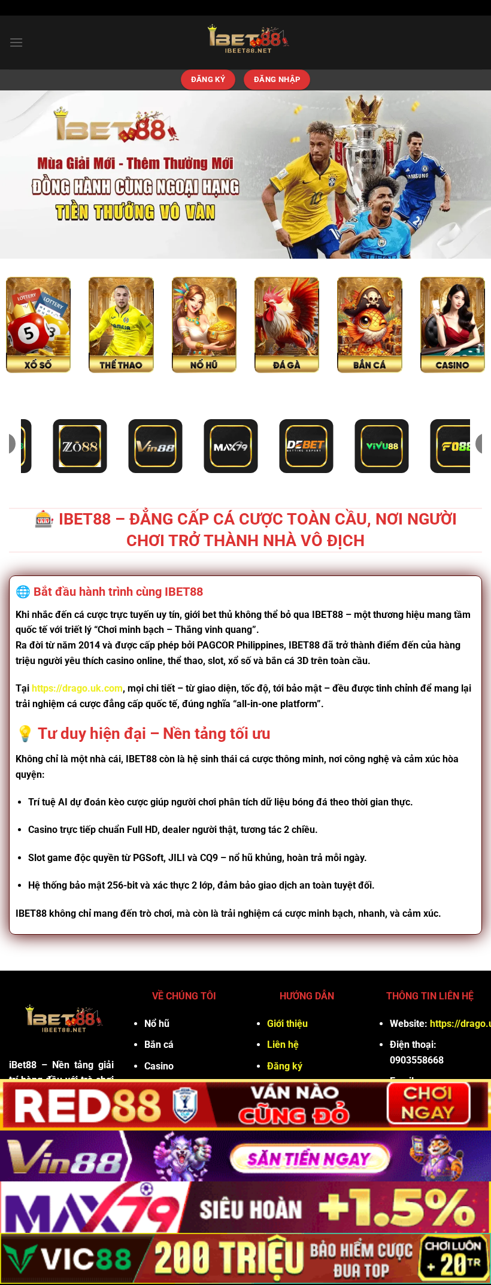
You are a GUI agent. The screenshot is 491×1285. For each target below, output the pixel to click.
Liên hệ (283, 1044)
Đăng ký (284, 1066)
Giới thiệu (287, 1023)
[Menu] (16, 42)
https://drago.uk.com (77, 688)
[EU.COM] (245, 42)
